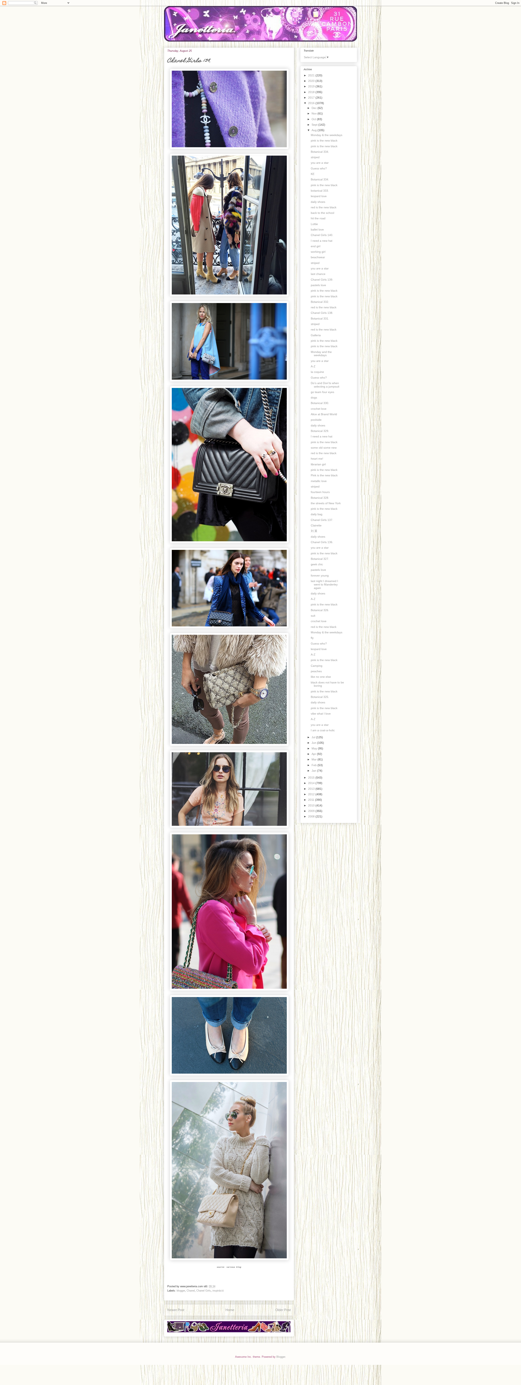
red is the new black (323, 207)
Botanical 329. (320, 431)
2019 (311, 86)
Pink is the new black (324, 475)
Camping (316, 665)
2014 (311, 783)
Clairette (316, 525)
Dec (314, 108)
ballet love (317, 229)
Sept (315, 124)
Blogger (280, 1356)
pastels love (318, 285)
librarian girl (318, 464)
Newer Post (175, 1310)
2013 (311, 788)
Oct (314, 119)
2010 (311, 805)
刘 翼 (314, 531)
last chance (318, 274)
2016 (311, 103)
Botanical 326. (320, 610)
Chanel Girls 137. (322, 520)
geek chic (317, 564)
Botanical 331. (320, 318)
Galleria (316, 335)
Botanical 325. (320, 697)
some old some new (324, 447)
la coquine (317, 371)
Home (229, 1310)
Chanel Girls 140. (322, 235)
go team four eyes (322, 392)
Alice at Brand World (324, 414)
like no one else (321, 676)
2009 (311, 811)
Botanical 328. (320, 497)
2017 (311, 97)
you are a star (320, 162)
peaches (316, 671)
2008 (311, 816)
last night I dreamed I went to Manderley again (324, 584)
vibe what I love (321, 713)
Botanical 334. (320, 151)
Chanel (191, 1290)
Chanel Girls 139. (322, 279)
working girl (318, 251)
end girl (315, 246)
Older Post (283, 1310)
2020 (311, 80)
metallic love (319, 481)
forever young (320, 575)
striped (315, 157)
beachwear (318, 257)
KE (312, 174)
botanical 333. (320, 190)
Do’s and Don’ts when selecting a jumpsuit (325, 384)
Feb (314, 765)
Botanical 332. (320, 301)
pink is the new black (324, 140)
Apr (314, 754)
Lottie (314, 224)
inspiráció (218, 1290)
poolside (316, 419)
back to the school (322, 212)
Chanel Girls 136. (322, 542)
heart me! (317, 458)
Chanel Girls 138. (322, 312)
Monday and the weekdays (321, 353)
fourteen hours (320, 492)
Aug (314, 130)
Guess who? (319, 168)
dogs (314, 397)
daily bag (316, 514)
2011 (311, 799)
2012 (311, 794)
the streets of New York (326, 503)
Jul (314, 737)
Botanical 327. (320, 558)
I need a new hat (321, 240)
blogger (181, 1290)
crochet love (318, 408)
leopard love (319, 196)
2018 (311, 92)
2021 (311, 75)
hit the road (318, 218)
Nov (314, 113)
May (315, 748)
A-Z (313, 366)
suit (313, 615)
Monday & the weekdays (326, 135)
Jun (314, 742)
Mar (314, 759)
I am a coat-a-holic (323, 730)
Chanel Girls (203, 1290)
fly (312, 637)
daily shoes (318, 201)
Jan (314, 770)
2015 (311, 777)
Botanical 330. (320, 403)
